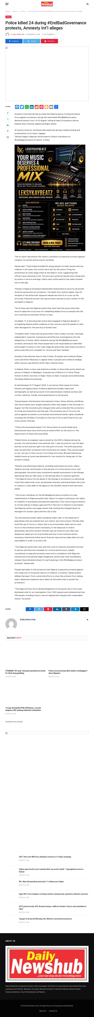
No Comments (49, 34)
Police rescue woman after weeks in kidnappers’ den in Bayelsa (68, 672)
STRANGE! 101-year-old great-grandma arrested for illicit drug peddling (25, 672)
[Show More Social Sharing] (61, 41)
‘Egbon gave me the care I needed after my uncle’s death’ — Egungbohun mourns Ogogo (51, 870)
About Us (42, 1011)
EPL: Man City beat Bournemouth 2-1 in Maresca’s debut (41, 882)
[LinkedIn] (7, 125)
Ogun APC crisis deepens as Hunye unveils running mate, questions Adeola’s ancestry (53, 894)
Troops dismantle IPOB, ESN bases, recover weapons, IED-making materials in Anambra (23, 709)
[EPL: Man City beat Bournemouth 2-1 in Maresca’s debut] (11, 884)
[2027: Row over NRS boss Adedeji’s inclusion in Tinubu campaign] (11, 859)
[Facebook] (7, 113)
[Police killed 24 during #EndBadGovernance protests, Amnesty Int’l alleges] (47, 73)
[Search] (87, 4)
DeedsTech (68, 1006)
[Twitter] (7, 119)
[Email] (7, 137)
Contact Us (53, 1011)
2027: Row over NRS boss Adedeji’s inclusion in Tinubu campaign (45, 857)
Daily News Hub (18, 34)
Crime (8, 17)
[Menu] (7, 4)
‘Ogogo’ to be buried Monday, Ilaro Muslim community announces (45, 919)
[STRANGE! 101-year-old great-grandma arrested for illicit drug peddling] (25, 656)
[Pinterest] (7, 131)
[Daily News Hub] (47, 4)
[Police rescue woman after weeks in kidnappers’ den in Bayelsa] (69, 656)
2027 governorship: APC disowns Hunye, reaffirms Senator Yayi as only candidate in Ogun (52, 907)
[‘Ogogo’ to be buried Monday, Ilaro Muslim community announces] (11, 921)
